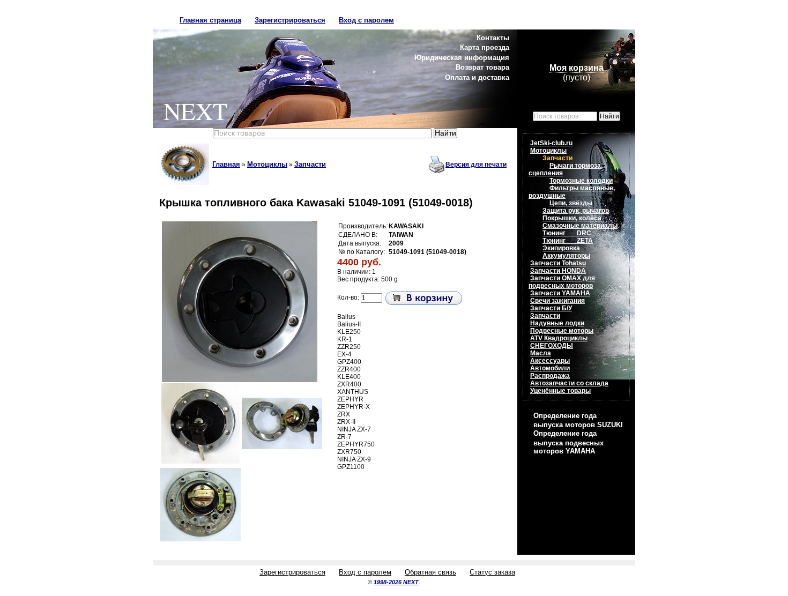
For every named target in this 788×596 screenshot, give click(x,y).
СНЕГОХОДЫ (551, 345)
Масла (540, 353)
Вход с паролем (366, 20)
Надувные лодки (557, 323)
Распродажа (550, 375)
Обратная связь (430, 572)
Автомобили (550, 368)
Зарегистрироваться (290, 20)
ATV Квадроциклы (559, 338)
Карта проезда (484, 47)
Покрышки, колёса (571, 218)
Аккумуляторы (566, 255)
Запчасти (310, 164)
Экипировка (561, 248)
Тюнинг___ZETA (567, 240)
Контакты (493, 38)
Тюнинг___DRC (566, 233)
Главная (226, 164)
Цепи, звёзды (570, 203)
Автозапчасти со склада (569, 383)
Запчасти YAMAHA (560, 293)
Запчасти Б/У (551, 308)
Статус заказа (492, 572)
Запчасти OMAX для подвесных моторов (562, 281)
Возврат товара (482, 67)
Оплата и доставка (477, 77)
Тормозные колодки (581, 180)
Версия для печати (476, 164)
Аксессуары (550, 360)
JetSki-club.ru (551, 143)
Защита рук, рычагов (575, 210)
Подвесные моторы (561, 330)
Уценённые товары (560, 390)
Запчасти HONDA (558, 270)
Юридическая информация (461, 58)
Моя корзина (576, 67)
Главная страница (210, 20)
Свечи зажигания (557, 300)
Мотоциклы (267, 164)
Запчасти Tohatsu (558, 263)
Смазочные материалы (580, 225)
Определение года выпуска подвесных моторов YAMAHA (568, 442)
